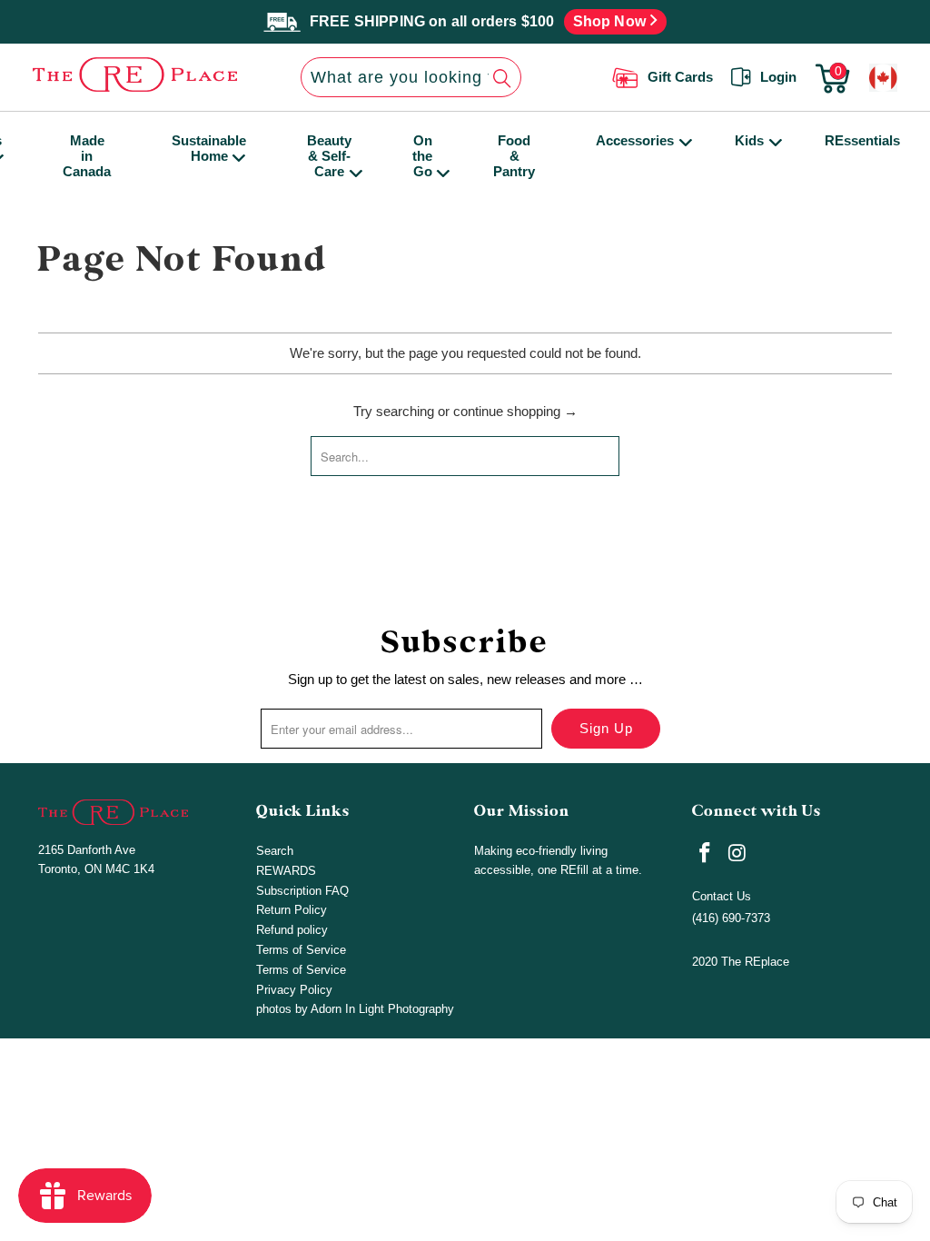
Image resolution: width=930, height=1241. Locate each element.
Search (274, 851)
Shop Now (611, 21)
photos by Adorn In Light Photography (355, 1009)
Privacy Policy (294, 990)
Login (778, 76)
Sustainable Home (209, 148)
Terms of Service (301, 950)
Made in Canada (87, 156)
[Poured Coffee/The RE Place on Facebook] (705, 854)
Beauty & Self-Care (329, 156)
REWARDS (286, 871)
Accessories (635, 140)
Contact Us (721, 896)
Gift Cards (680, 76)
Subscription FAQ (302, 891)
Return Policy (291, 910)
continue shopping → (515, 411)
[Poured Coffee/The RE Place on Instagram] (738, 854)
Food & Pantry (514, 156)
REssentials (862, 140)
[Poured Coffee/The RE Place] (121, 74)
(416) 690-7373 (731, 918)
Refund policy (292, 930)
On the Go (422, 156)
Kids (749, 140)
